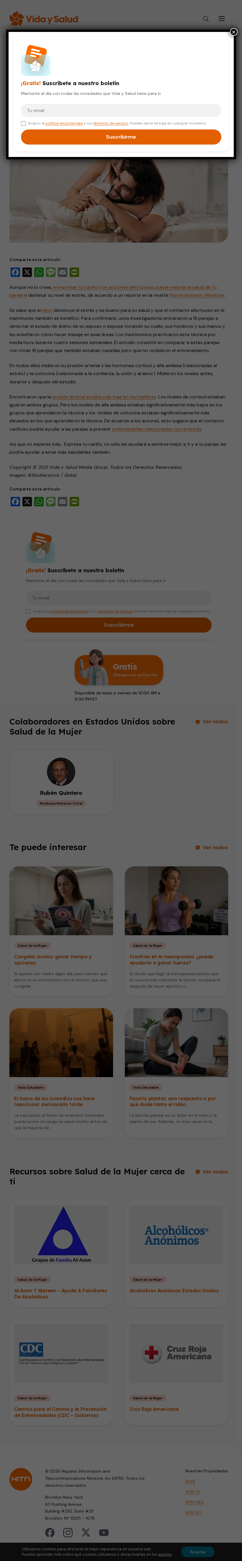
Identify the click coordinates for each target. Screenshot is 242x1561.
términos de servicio (110, 123)
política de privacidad (64, 123)
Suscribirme (121, 136)
